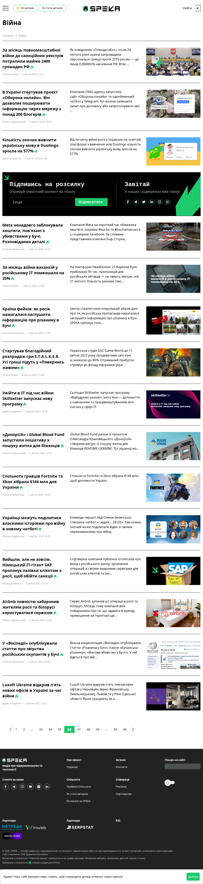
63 (41, 729)
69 (97, 729)
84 (124, 729)
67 (79, 729)
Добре (193, 876)
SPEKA (14, 850)
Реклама (121, 786)
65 (59, 729)
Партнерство (124, 794)
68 (88, 729)
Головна (7, 35)
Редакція (72, 767)
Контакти (121, 767)
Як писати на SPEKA (78, 801)
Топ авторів (27, 8)
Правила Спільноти (79, 786)
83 (115, 729)
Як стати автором (52, 8)
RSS (118, 820)
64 (50, 729)
